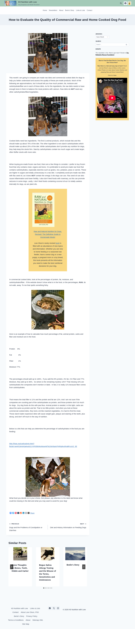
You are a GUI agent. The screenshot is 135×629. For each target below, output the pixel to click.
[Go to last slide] (11, 566)
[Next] (83, 566)
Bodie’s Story (73, 565)
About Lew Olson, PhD (30, 612)
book (57, 243)
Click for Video (112, 75)
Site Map (25, 624)
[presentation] (20, 553)
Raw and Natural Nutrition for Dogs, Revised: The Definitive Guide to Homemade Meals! (48, 234)
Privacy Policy (31, 616)
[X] (54, 608)
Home (45, 10)
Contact (89, 10)
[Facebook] (125, 3)
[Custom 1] (129, 3)
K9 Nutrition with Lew (19, 608)
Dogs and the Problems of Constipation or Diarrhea (25, 527)
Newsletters (53, 10)
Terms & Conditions (16, 620)
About (61, 10)
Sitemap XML (37, 620)
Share (32, 513)
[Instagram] (58, 608)
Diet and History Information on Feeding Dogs (68, 526)
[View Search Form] (121, 3)
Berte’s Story (69, 10)
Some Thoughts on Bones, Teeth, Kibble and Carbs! (20, 568)
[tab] (43, 588)
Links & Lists (80, 10)
